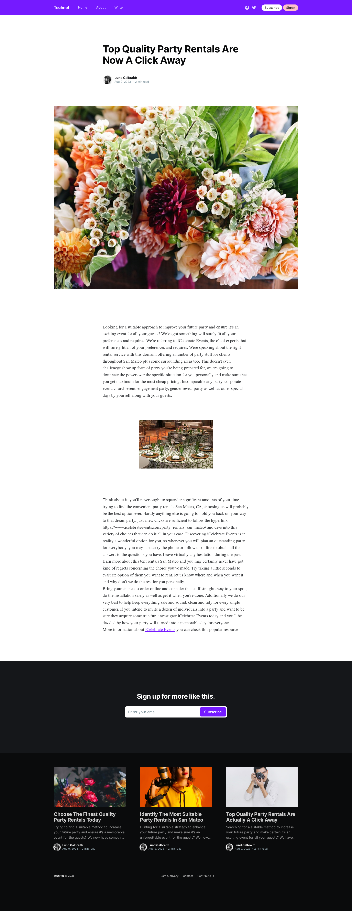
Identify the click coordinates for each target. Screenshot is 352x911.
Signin (290, 8)
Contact (188, 875)
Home (82, 7)
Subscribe (272, 8)
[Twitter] (254, 7)
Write (118, 7)
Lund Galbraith (125, 78)
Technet (61, 7)
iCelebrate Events (160, 629)
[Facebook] (247, 7)
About (101, 7)
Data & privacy (169, 875)
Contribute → (205, 875)
